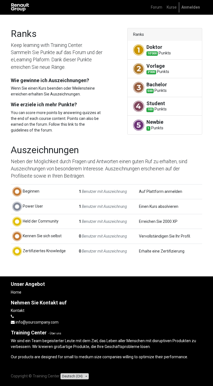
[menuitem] (156, 7)
